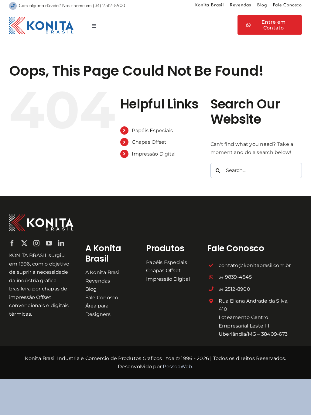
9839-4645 (235, 277)
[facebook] (12, 243)
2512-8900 (234, 289)
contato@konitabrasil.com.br (255, 265)
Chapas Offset (149, 142)
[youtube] (49, 243)
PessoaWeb (177, 366)
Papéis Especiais (152, 130)
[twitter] (24, 243)
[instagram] (36, 243)
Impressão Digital (154, 154)
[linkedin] (61, 243)
